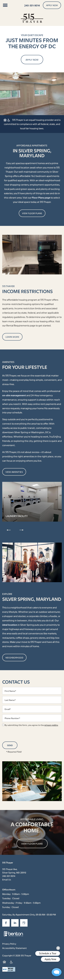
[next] (21, 530)
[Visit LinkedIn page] (15, 923)
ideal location (9, 624)
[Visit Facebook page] (6, 923)
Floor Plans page (41, 197)
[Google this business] (24, 923)
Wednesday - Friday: (12, 902)
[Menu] (5, 5)
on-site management (14, 395)
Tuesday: (6, 898)
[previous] (8, 530)
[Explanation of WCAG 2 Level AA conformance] (8, 969)
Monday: (6, 893)
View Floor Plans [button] (32, 843)
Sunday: (6, 907)
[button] (52, 5)
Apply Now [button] (32, 59)
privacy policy (51, 724)
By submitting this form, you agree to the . (32, 724)
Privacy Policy (9, 943)
